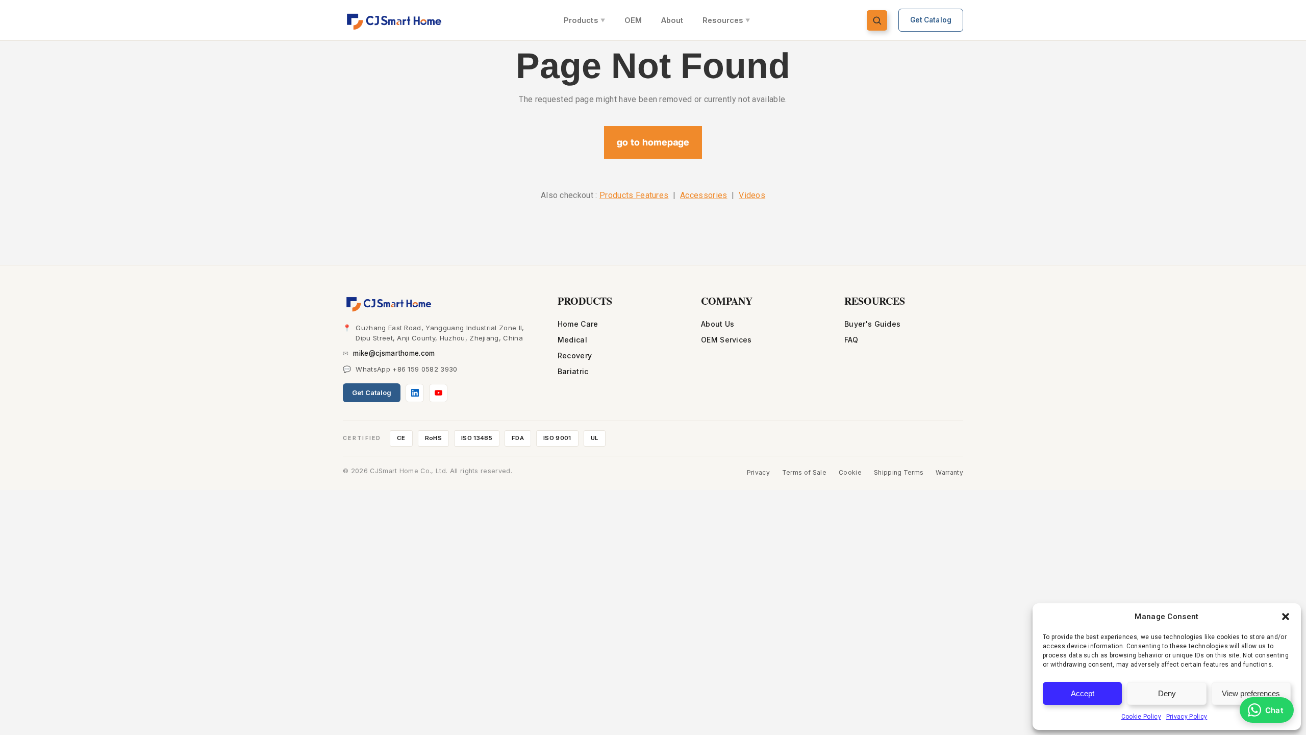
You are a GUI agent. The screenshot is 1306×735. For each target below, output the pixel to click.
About (672, 20)
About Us (718, 324)
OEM (633, 20)
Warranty (949, 472)
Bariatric (573, 371)
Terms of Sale (804, 472)
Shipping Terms (898, 472)
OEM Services (726, 339)
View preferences (1251, 693)
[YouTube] (438, 393)
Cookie (850, 472)
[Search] (877, 20)
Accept (1082, 693)
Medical (572, 339)
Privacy (758, 472)
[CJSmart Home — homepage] (395, 20)
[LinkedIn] (415, 393)
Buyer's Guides (872, 324)
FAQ (851, 339)
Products (584, 20)
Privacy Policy (1186, 716)
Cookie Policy (1141, 716)
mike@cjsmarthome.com (394, 353)
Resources (726, 20)
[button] (1285, 616)
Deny (1167, 693)
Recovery (575, 355)
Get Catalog (931, 20)
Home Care (578, 324)
